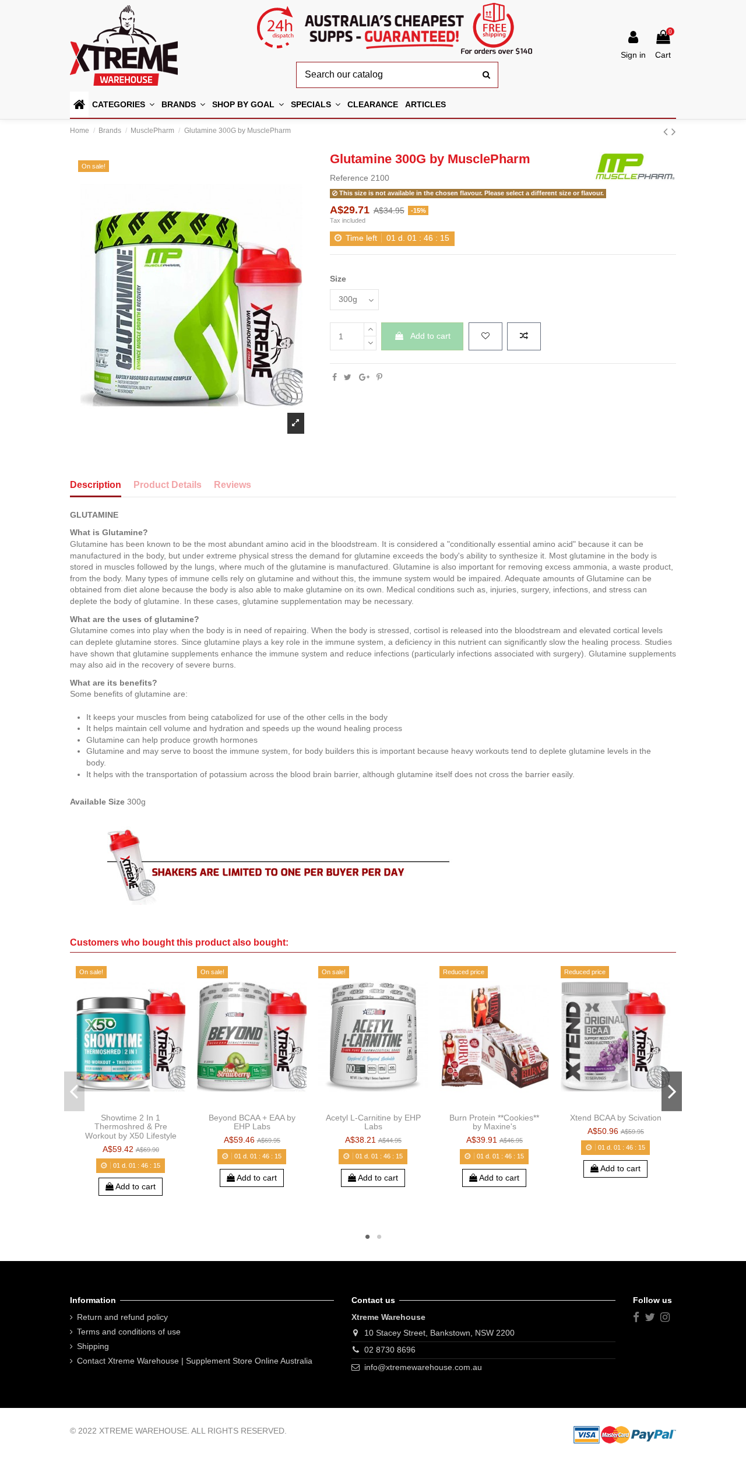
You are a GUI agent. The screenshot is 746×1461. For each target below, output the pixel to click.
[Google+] (364, 377)
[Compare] (130, 1103)
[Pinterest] (379, 377)
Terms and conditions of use (129, 1331)
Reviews (232, 485)
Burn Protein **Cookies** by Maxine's (494, 1122)
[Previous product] (667, 131)
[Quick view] (147, 1103)
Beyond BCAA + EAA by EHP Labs (252, 1122)
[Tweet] (347, 377)
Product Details (167, 485)
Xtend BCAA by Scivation (615, 1117)
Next (671, 1091)
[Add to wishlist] (485, 336)
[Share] (334, 377)
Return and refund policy (122, 1317)
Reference (349, 177)
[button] (248, 105)
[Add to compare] (524, 336)
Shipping (93, 1346)
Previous (74, 1091)
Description (95, 485)
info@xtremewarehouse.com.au (423, 1367)
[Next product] (673, 131)
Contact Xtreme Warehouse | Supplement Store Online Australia (194, 1360)
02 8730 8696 (390, 1349)
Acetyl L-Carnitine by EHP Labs (373, 1122)
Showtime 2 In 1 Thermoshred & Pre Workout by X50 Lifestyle (131, 1126)
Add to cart (430, 335)
